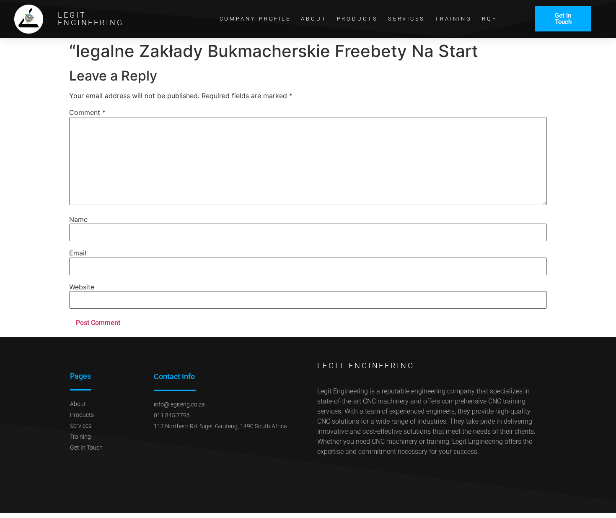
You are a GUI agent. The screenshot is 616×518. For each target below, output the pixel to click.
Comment (87, 112)
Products (357, 19)
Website (81, 287)
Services (406, 19)
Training (453, 19)
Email (77, 253)
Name (78, 219)
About (314, 19)
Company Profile (255, 19)
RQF (489, 19)
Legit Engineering (91, 18)
